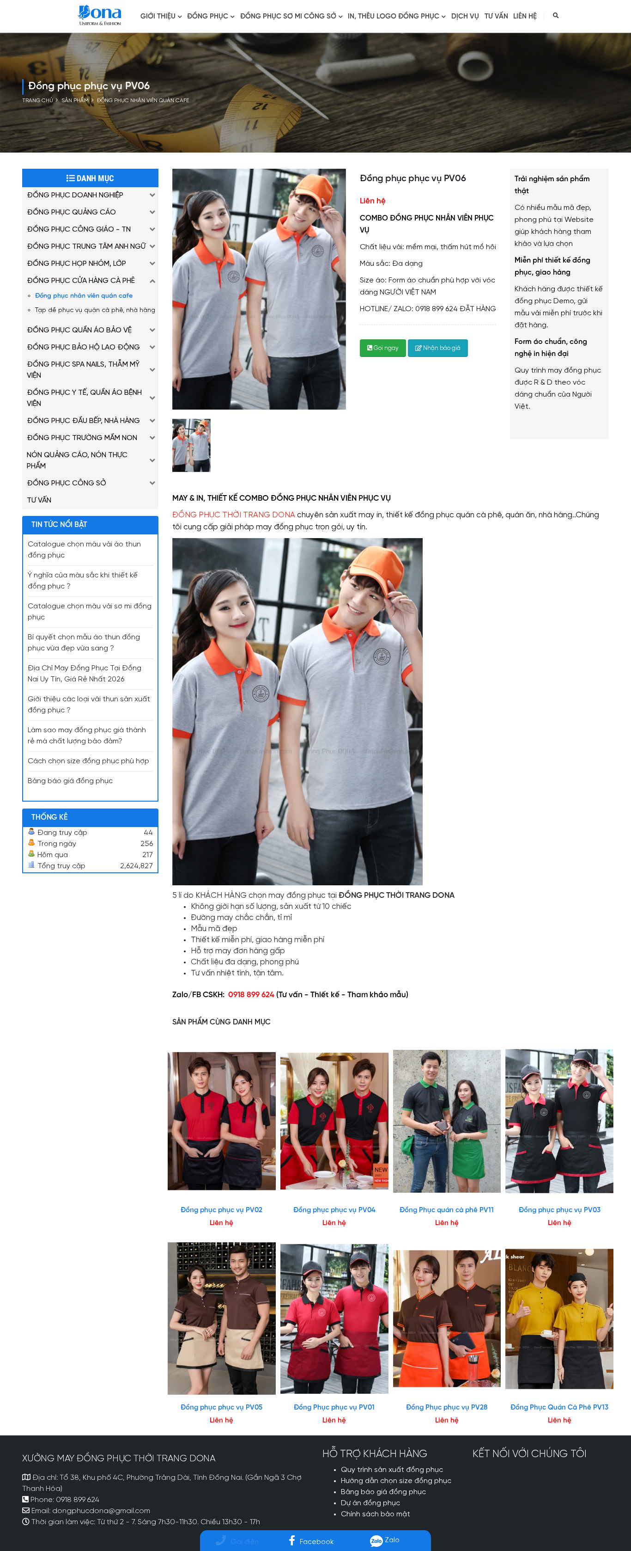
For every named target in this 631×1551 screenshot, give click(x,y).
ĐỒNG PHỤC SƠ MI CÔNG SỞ (288, 16)
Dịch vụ (465, 16)
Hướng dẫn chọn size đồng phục (396, 1481)
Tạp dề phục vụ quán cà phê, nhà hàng (95, 310)
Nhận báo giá (441, 348)
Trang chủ (37, 101)
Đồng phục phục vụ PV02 (221, 1210)
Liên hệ (525, 16)
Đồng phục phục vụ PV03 (560, 1210)
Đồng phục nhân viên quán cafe (143, 101)
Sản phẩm (75, 101)
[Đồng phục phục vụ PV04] (334, 1121)
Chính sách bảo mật (375, 1514)
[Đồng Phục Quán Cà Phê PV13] (559, 1319)
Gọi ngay (385, 348)
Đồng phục (207, 16)
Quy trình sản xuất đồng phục (392, 1470)
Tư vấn (496, 16)
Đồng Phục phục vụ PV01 (334, 1407)
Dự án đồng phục (370, 1503)
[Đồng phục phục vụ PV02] (222, 1121)
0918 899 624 (77, 1500)
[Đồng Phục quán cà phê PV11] (447, 1121)
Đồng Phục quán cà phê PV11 (447, 1210)
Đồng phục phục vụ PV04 (334, 1210)
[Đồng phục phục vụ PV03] (559, 1121)
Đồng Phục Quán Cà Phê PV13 (559, 1407)
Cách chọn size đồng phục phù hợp (88, 761)
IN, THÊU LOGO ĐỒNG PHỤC (393, 16)
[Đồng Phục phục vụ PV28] (447, 1319)
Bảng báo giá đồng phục (70, 781)
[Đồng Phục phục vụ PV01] (334, 1319)
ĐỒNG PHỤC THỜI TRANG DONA (233, 515)
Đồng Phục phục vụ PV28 (446, 1407)
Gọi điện (245, 1542)
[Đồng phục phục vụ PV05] (222, 1319)
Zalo (391, 1540)
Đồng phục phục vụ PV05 (221, 1407)
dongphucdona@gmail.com (101, 1511)
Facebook (317, 1542)
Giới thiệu (158, 16)
